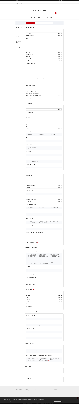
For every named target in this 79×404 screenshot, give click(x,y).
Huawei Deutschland (56, 390)
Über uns (16, 390)
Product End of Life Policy (29, 17)
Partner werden (36, 390)
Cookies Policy (11, 401)
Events (35, 17)
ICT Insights (52, 17)
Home (16, 3)
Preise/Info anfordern (27, 390)
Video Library (47, 17)
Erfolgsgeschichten (40, 17)
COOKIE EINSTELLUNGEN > (57, 401)
